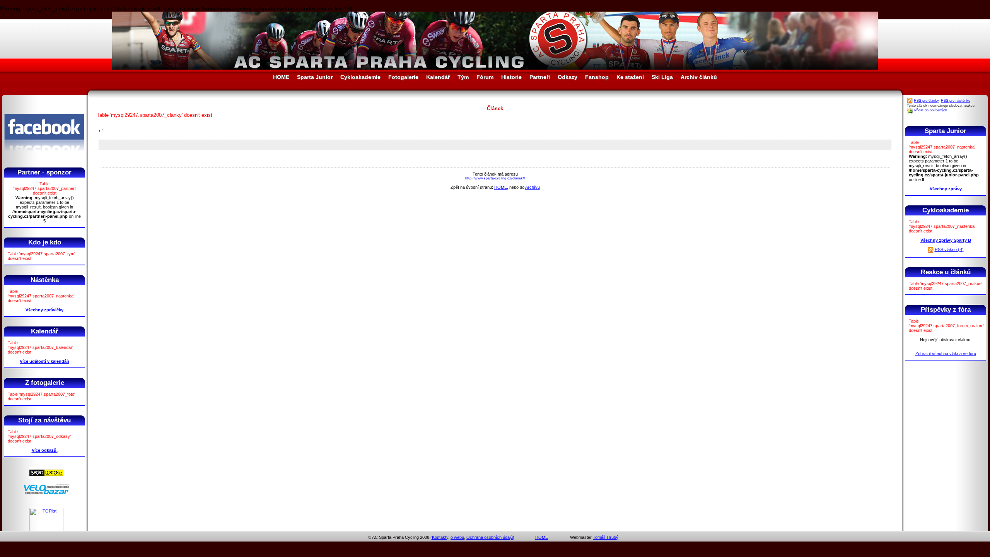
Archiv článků (699, 77)
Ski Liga (662, 77)
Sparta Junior (315, 77)
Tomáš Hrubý (605, 537)
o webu (457, 537)
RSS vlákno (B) (949, 249)
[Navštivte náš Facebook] (44, 158)
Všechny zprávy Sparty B (945, 240)
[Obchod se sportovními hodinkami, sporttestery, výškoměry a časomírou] (46, 477)
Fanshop (597, 77)
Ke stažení (630, 77)
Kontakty (440, 537)
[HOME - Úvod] (495, 68)
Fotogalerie (403, 77)
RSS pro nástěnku (955, 101)
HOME (281, 77)
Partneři (539, 77)
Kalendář (438, 77)
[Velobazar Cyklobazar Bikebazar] (46, 493)
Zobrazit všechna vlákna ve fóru (945, 353)
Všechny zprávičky (44, 310)
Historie (511, 77)
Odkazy (567, 77)
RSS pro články (926, 101)
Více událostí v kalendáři (44, 361)
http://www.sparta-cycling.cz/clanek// (495, 178)
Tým (463, 77)
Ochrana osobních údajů (489, 537)
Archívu (532, 187)
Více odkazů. (45, 450)
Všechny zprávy (946, 188)
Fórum (484, 77)
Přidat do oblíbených (930, 110)
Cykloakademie (360, 77)
